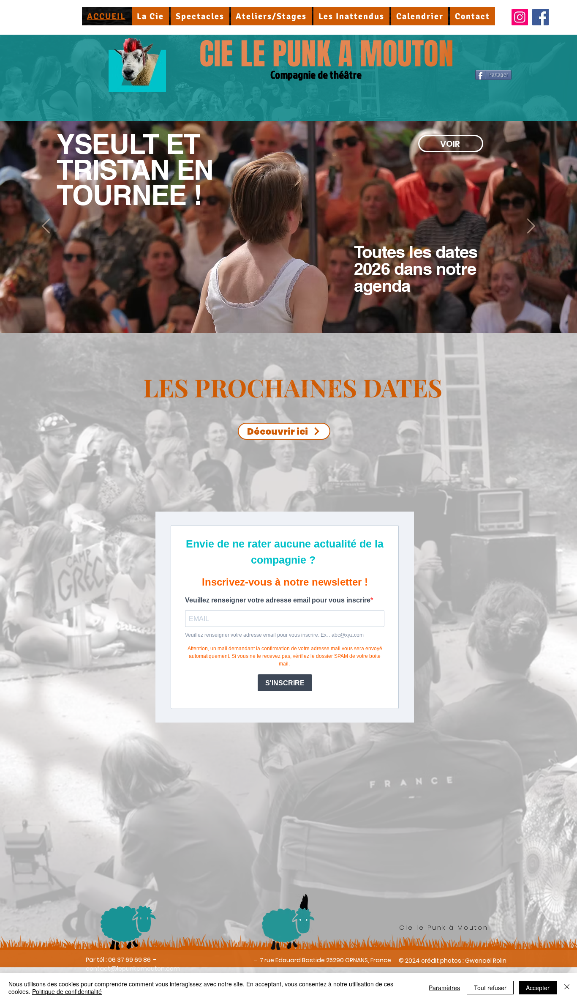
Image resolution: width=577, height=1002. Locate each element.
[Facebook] (540, 17)
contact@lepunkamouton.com (133, 968)
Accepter (538, 987)
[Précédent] (46, 227)
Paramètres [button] (444, 987)
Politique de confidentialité (67, 991)
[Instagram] (520, 17)
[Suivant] (531, 227)
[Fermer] (567, 987)
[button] (150, 16)
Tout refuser (490, 987)
